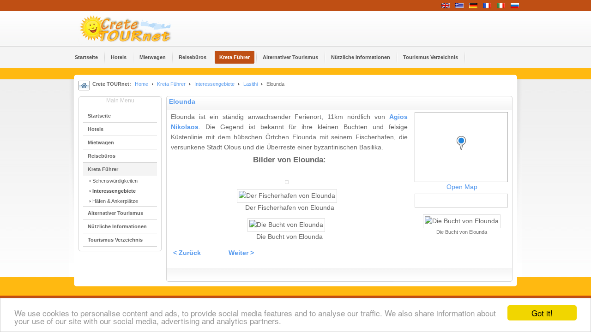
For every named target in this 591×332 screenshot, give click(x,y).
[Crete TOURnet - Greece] (136, 28)
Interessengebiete (214, 84)
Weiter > (241, 252)
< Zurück (187, 252)
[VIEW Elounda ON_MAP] (463, 151)
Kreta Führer (171, 84)
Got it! (542, 313)
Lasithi (250, 84)
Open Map (461, 187)
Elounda (182, 101)
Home (141, 84)
